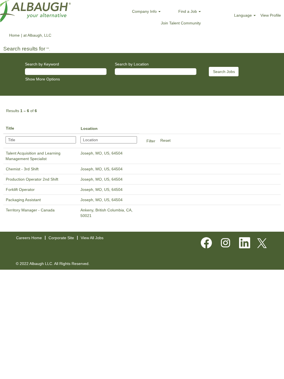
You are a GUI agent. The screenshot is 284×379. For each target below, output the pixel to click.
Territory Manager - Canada (30, 210)
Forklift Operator (20, 189)
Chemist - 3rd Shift (22, 169)
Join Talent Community (181, 23)
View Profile (270, 15)
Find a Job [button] (188, 11)
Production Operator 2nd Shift (32, 179)
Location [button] (89, 128)
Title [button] (10, 128)
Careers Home (29, 238)
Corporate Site (61, 238)
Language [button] (243, 15)
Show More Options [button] (42, 79)
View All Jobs (92, 238)
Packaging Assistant (23, 200)
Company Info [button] (145, 11)
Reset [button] (165, 140)
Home (14, 35)
